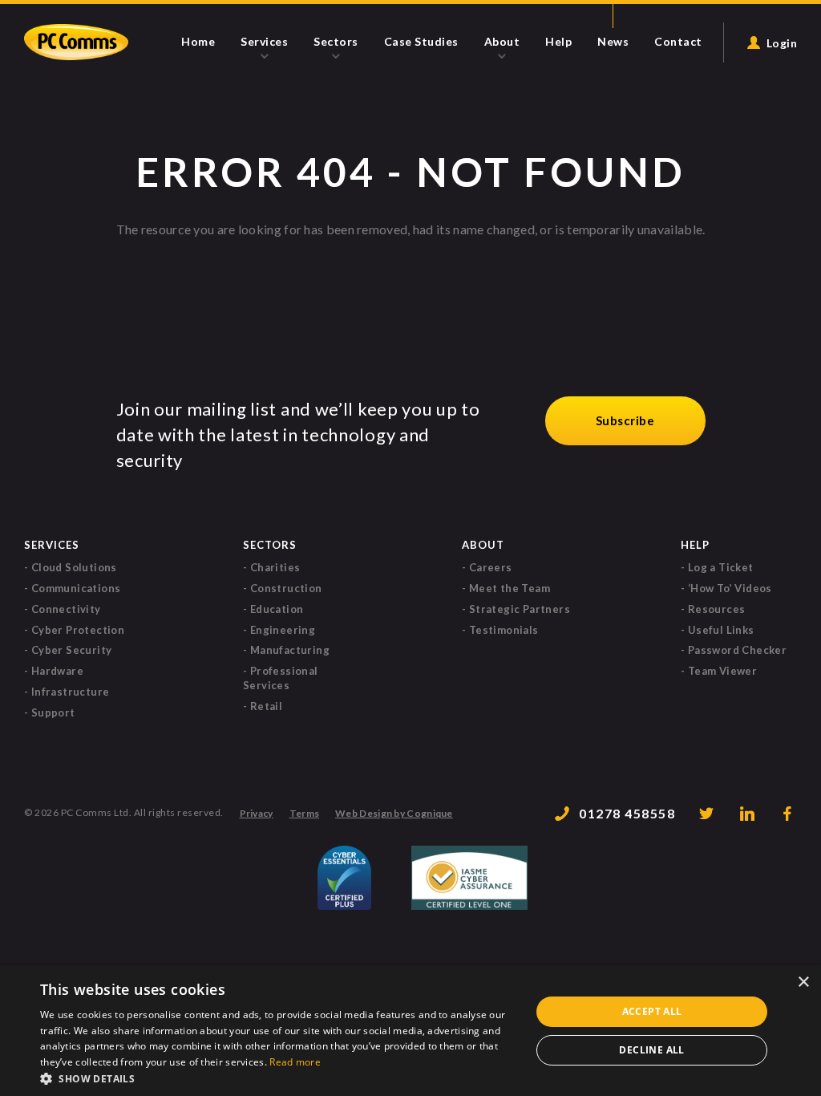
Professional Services (280, 678)
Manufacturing (290, 649)
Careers (490, 567)
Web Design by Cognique (394, 813)
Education (277, 609)
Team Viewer (722, 670)
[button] (278, 1077)
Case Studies (421, 41)
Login (782, 42)
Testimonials (504, 629)
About (502, 41)
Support (53, 712)
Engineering (282, 629)
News (613, 41)
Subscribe (625, 420)
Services (264, 41)
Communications (76, 588)
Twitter (707, 813)
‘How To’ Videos (730, 588)
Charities (275, 567)
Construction (286, 588)
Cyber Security (71, 649)
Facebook (788, 813)
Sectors (335, 41)
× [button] (803, 982)
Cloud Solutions (74, 567)
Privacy (256, 813)
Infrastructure (70, 691)
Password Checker (737, 649)
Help (558, 41)
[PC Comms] (76, 42)
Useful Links (721, 629)
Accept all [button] (652, 1011)
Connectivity (66, 609)
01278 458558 (627, 813)
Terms (304, 813)
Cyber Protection (77, 629)
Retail (266, 706)
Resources (717, 609)
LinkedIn (748, 813)
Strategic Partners (519, 609)
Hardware (57, 670)
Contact (678, 41)
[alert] (410, 1030)
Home (198, 41)
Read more (295, 1062)
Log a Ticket (721, 567)
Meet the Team (509, 588)
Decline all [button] (651, 1050)
